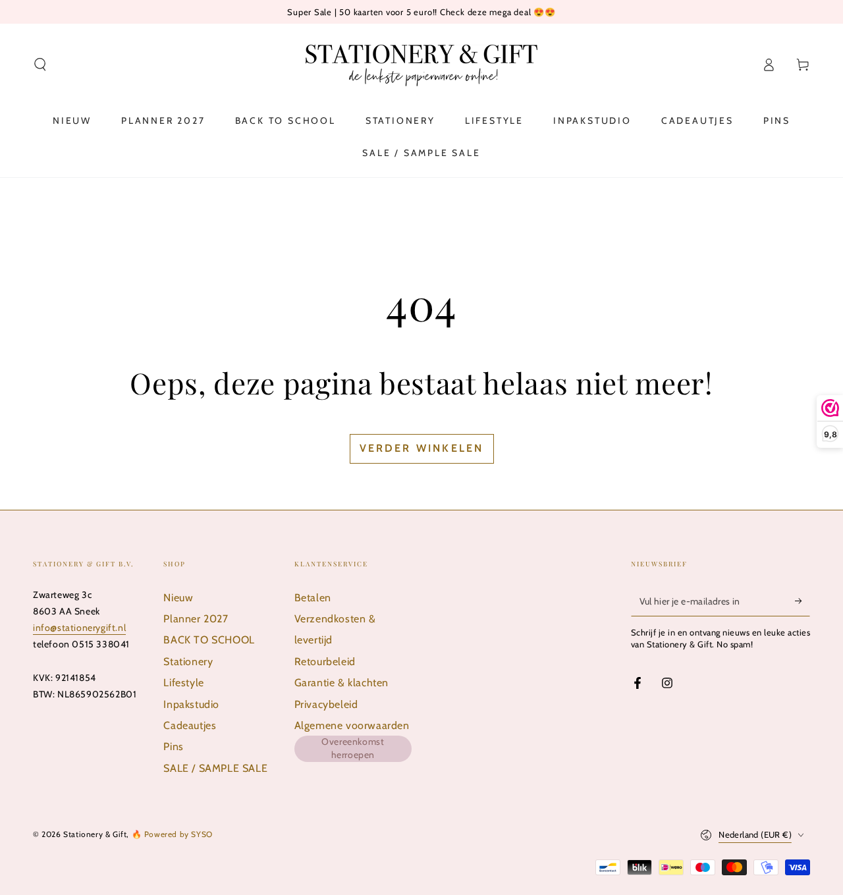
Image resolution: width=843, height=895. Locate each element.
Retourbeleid (325, 661)
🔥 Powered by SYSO (172, 834)
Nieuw (178, 597)
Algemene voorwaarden (352, 725)
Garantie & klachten (341, 682)
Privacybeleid (326, 704)
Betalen (312, 597)
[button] (40, 64)
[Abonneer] (802, 601)
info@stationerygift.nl (79, 628)
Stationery (188, 661)
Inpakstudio (191, 704)
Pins (173, 746)
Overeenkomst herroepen (352, 748)
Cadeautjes (189, 725)
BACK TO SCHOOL (208, 640)
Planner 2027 (195, 618)
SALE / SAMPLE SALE (215, 768)
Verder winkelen (422, 448)
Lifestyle (183, 682)
